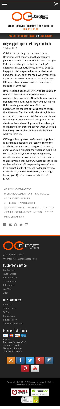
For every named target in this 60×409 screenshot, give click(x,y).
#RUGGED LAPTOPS (15, 207)
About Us (8, 304)
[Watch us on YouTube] (35, 368)
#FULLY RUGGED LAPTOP (17, 189)
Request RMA (10, 277)
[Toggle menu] (5, 4)
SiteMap (7, 288)
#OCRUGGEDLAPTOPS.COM (19, 203)
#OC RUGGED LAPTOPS (17, 198)
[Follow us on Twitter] (30, 360)
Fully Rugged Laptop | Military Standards (27, 44)
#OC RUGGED (42, 193)
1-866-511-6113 (15, 254)
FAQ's (6, 312)
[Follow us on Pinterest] (25, 368)
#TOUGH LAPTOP (43, 212)
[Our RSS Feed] (11, 360)
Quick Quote (9, 273)
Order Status (9, 281)
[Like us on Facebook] (20, 360)
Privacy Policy (10, 319)
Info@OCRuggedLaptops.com (22, 258)
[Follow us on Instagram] (49, 360)
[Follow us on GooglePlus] (40, 360)
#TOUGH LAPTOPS (14, 216)
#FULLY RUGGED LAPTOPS (18, 193)
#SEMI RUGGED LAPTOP (41, 207)
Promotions (9, 315)
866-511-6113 (30, 29)
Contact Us (9, 269)
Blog (5, 292)
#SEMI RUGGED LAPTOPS (18, 212)
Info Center (9, 285)
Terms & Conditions (13, 323)
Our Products (10, 308)
